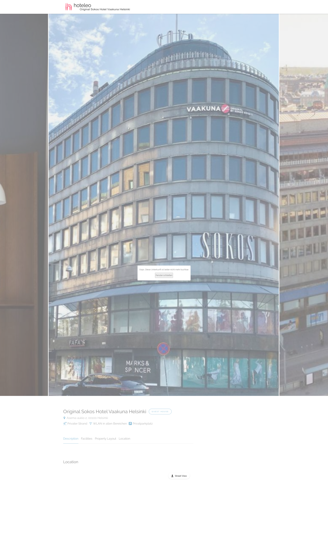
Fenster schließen (164, 275)
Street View (181, 476)
